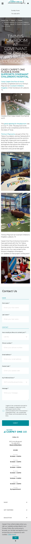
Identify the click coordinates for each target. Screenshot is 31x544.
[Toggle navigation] (2, 3)
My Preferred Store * (8, 377)
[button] (21, 3)
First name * (5, 303)
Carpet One (4, 20)
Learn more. (12, 534)
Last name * (5, 314)
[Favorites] (24, 3)
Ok (15, 537)
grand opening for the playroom (15, 123)
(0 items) (28, 3)
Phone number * (7, 343)
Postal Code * (6, 366)
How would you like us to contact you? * (14, 332)
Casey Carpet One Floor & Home (12, 81)
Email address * (6, 354)
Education (8, 517)
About (13, 20)
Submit (15, 423)
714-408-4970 (15, 13)
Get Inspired (8, 510)
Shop (6, 502)
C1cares (20, 20)
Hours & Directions (16, 445)
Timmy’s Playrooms (8, 134)
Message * (5, 388)
